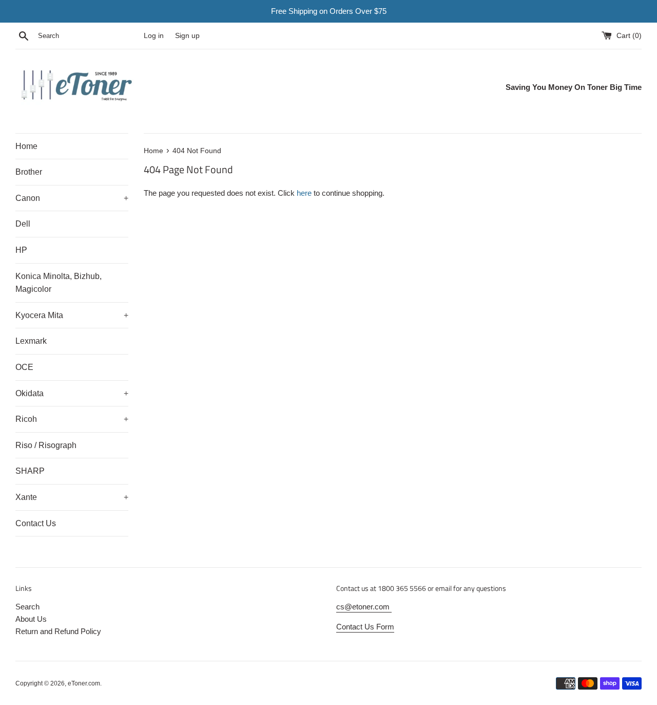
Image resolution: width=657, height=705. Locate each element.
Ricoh (71, 419)
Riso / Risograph (45, 445)
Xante (71, 497)
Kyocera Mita (71, 315)
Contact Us (35, 523)
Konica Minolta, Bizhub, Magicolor (58, 283)
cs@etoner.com (364, 606)
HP (21, 250)
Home (26, 146)
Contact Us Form (365, 626)
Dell (22, 223)
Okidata (71, 393)
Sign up (187, 36)
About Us (31, 619)
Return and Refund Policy (58, 631)
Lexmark (31, 341)
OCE (24, 367)
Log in (154, 36)
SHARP (30, 471)
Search (27, 606)
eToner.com (84, 683)
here (304, 193)
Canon (71, 198)
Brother (28, 172)
